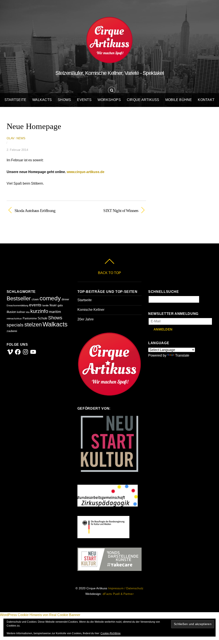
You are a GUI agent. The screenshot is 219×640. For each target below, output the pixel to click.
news (20, 138)
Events (84, 100)
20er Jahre (85, 319)
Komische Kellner (90, 309)
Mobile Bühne (178, 100)
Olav (10, 138)
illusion (11, 312)
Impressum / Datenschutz (125, 588)
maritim (55, 312)
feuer (53, 305)
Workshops (109, 100)
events (35, 305)
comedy (50, 298)
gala (60, 305)
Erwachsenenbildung (17, 305)
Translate (182, 355)
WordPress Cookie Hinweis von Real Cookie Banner (40, 615)
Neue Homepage (34, 126)
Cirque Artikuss (143, 100)
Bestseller (19, 298)
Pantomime (30, 318)
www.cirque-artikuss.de (85, 172)
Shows (64, 100)
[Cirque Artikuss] (109, 59)
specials (15, 324)
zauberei (12, 331)
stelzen (33, 324)
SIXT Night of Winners (109, 210)
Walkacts (42, 100)
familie (45, 305)
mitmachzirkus (14, 318)
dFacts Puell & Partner (118, 594)
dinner (65, 299)
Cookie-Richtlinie (111, 633)
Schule (42, 318)
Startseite (15, 100)
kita (28, 312)
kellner (21, 312)
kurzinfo (39, 311)
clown (35, 299)
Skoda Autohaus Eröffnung (35, 210)
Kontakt (206, 100)
